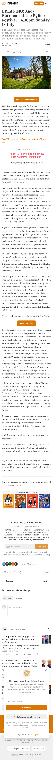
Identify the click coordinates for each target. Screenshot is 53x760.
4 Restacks (31, 564)
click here (16, 485)
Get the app (39, 748)
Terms (44, 740)
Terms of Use (38, 722)
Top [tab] (4, 629)
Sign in (48, 3)
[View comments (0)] (14, 51)
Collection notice (26, 742)
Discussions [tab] (21, 629)
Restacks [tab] (18, 598)
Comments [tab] (7, 598)
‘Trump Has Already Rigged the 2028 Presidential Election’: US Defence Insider (18, 639)
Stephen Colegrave (9, 43)
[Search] (48, 629)
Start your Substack (20, 748)
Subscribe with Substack (28, 717)
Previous (9, 581)
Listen (47, 45)
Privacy (37, 740)
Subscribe (39, 3)
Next (45, 581)
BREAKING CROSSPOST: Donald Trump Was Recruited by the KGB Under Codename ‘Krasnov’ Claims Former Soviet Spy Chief (20, 663)
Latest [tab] (11, 629)
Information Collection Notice (31, 725)
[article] (26, 645)
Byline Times (13, 651)
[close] (46, 670)
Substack (14, 755)
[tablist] (12, 598)
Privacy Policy (26, 727)
